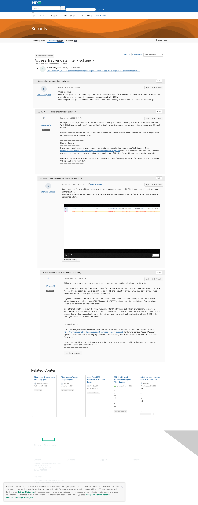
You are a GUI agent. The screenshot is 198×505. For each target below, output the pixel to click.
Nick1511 (66, 383)
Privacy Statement (26, 492)
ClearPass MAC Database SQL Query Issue (96, 379)
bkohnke (146, 383)
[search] (62, 8)
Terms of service (73, 480)
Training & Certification (108, 470)
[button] (121, 486)
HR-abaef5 (46, 125)
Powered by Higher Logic (132, 500)
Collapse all (137, 54)
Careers (70, 467)
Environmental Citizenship (76, 473)
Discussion (55, 41)
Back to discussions (45, 56)
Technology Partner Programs (144, 473)
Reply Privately (157, 88)
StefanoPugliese (44, 95)
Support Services (106, 463)
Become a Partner (139, 467)
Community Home (38, 41)
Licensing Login (106, 477)
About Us (70, 463)
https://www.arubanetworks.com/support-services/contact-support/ (90, 150)
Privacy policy (72, 477)
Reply (147, 88)
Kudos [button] (159, 81)
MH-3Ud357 (94, 386)
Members (71, 41)
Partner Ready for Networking (144, 470)
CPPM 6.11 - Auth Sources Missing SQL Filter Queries (123, 379)
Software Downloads (107, 473)
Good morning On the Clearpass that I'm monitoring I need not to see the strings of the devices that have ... (93, 71)
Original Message (71, 260)
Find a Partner (138, 463)
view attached (96, 184)
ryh (118, 386)
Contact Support (106, 467)
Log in (101, 9)
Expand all (126, 54)
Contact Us (71, 470)
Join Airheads (101, 15)
